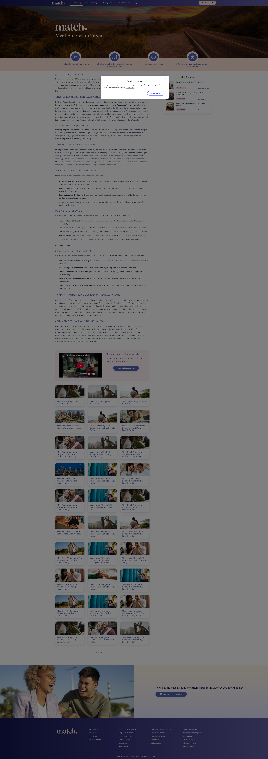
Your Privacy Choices (155, 93)
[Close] (166, 78)
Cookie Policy (129, 87)
